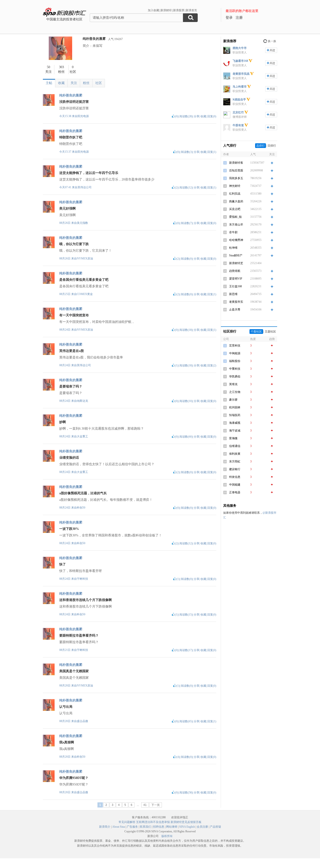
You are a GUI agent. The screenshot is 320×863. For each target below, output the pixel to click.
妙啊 (62, 422)
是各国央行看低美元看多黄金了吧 (83, 279)
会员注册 (202, 826)
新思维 (233, 294)
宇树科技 (82, 578)
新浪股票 (178, 10)
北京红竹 (238, 112)
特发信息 (234, 477)
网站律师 (171, 826)
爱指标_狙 (235, 216)
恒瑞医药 (234, 415)
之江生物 (234, 392)
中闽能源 (234, 353)
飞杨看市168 (240, 61)
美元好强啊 (67, 208)
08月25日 (65, 294)
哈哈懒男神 (236, 240)
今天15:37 (65, 151)
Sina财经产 (235, 255)
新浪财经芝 (236, 263)
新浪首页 (191, 10)
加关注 (271, 50)
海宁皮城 (234, 430)
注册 (239, 17)
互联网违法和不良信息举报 (153, 822)
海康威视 (234, 422)
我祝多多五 (236, 178)
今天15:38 (65, 116)
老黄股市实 (236, 301)
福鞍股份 (234, 361)
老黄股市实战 (241, 73)
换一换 (272, 41)
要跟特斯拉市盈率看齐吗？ (79, 635)
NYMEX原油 (85, 258)
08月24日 (65, 329)
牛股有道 (238, 125)
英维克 (233, 384)
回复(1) (211, 152)
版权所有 (167, 836)
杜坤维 (233, 247)
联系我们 (145, 826)
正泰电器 (234, 492)
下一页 (155, 805)
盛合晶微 (82, 721)
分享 (196, 116)
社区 (98, 83)
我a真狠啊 (66, 742)
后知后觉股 (236, 170)
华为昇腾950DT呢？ (73, 778)
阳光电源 (83, 116)
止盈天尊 (234, 309)
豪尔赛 (233, 399)
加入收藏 (153, 10)
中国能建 (234, 484)
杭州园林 (234, 407)
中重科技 (234, 368)
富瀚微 (233, 438)
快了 (62, 564)
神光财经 (234, 186)
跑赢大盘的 (236, 201)
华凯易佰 (234, 376)
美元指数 (82, 223)
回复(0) (211, 116)
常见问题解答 (127, 822)
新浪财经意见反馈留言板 (186, 822)
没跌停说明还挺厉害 (74, 101)
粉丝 (86, 83)
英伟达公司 (85, 187)
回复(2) (211, 365)
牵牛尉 (233, 232)
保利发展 (234, 453)
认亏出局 (65, 706)
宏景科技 (234, 345)
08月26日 (65, 223)
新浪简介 (104, 826)
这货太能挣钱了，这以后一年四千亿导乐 (88, 173)
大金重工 (82, 436)
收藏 (61, 83)
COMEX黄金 (85, 294)
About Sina (118, 826)
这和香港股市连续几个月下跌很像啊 (85, 600)
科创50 (81, 507)
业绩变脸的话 (69, 457)
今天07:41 (65, 187)
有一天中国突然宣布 (74, 315)
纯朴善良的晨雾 (94, 39)
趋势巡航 (234, 271)
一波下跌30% (69, 529)
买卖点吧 (234, 209)
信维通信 (234, 446)
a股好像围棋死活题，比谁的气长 (83, 493)
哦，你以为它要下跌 (74, 244)
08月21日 (65, 650)
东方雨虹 (234, 461)
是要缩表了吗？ (70, 386)
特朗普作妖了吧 (70, 137)
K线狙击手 (239, 99)
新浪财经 (166, 10)
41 (145, 805)
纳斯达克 (82, 400)
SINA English (187, 826)
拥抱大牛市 (240, 48)
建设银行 (234, 469)
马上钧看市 (240, 86)
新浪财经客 (236, 162)
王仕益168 (235, 286)
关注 (74, 83)
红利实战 (234, 193)
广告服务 (132, 826)
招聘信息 (158, 826)
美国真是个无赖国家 (74, 671)
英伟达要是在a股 (71, 351)
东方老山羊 (236, 224)
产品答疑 (215, 826)
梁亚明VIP (235, 278)
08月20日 (65, 685)
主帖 (49, 83)
